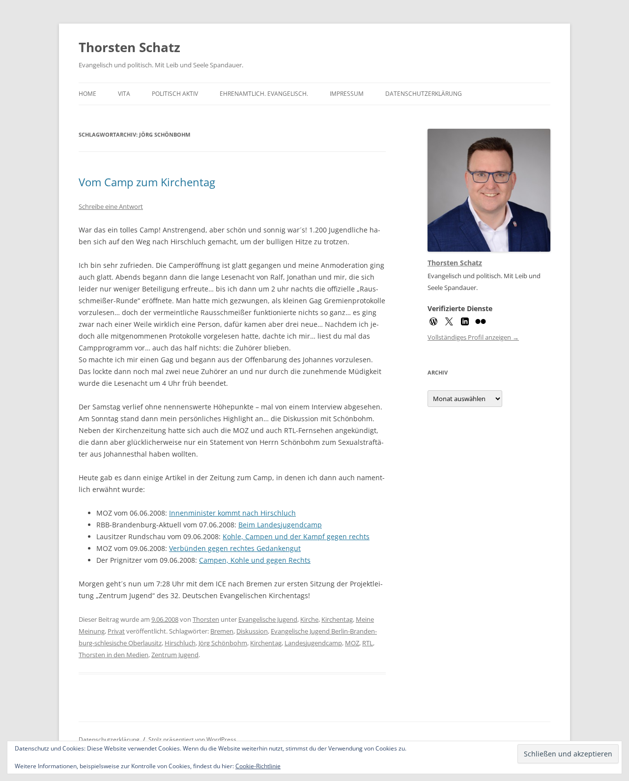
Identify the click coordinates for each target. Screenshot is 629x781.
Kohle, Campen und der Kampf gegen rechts (296, 536)
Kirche (309, 619)
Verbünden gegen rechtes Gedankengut (235, 548)
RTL (367, 642)
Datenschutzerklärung (423, 93)
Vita (124, 93)
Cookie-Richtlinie (258, 766)
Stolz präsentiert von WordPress (192, 739)
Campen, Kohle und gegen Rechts (255, 560)
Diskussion (252, 631)
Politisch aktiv (175, 93)
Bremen (221, 631)
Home (87, 93)
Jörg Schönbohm (223, 642)
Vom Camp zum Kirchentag (147, 181)
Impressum (347, 93)
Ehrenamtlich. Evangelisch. (264, 93)
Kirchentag (337, 619)
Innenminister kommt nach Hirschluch (232, 513)
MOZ (352, 642)
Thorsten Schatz (129, 47)
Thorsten (206, 619)
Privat (116, 631)
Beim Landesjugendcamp (280, 524)
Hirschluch (180, 642)
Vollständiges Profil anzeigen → (473, 337)
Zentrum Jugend (175, 654)
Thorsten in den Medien (113, 654)
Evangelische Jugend (267, 619)
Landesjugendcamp (313, 642)
